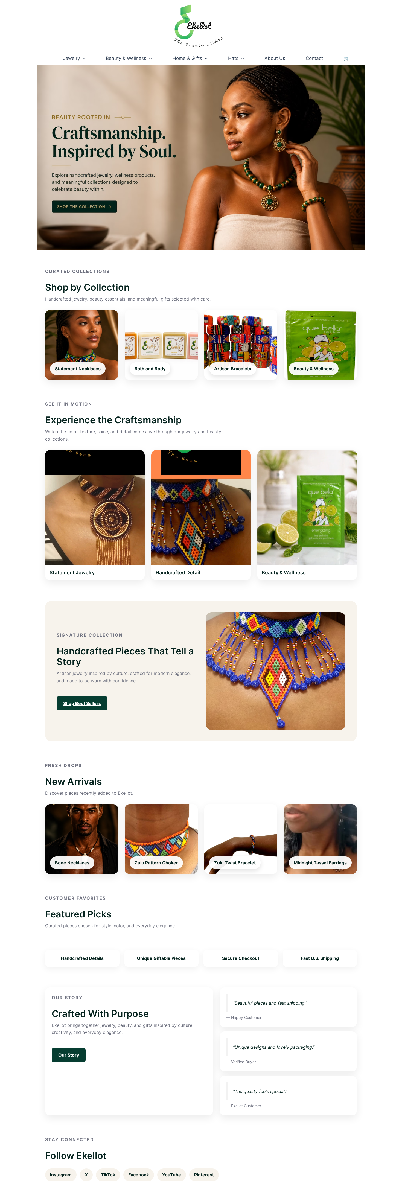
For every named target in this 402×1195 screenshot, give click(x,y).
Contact (314, 58)
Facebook (138, 1174)
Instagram (61, 1174)
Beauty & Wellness (126, 58)
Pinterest (204, 1174)
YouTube (171, 1174)
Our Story (68, 1055)
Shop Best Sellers (82, 703)
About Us (274, 58)
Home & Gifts (187, 58)
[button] (82, 58)
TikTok (108, 1174)
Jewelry (71, 58)
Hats (233, 58)
